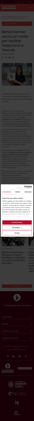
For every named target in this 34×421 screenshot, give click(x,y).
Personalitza (16, 227)
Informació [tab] (28, 192)
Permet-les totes (17, 222)
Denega (17, 233)
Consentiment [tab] (6, 192)
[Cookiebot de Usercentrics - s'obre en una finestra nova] (24, 187)
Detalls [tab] (17, 192)
